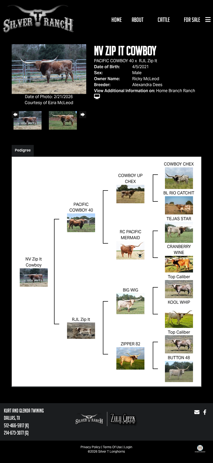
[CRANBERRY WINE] (179, 264)
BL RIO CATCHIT (178, 193)
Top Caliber (179, 277)
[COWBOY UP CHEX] (130, 193)
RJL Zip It (148, 61)
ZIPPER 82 (130, 344)
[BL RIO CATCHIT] (179, 205)
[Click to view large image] (49, 69)
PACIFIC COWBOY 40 (114, 61)
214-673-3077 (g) (16, 433)
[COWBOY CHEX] (179, 177)
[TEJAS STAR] (179, 232)
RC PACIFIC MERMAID (130, 234)
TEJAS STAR (179, 218)
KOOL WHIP (179, 302)
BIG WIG (130, 290)
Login (128, 447)
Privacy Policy (91, 447)
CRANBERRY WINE (179, 249)
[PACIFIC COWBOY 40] (81, 222)
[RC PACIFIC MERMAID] (130, 249)
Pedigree (23, 150)
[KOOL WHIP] (179, 316)
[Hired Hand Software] (200, 452)
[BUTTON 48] (179, 371)
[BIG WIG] (130, 303)
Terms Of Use (112, 447)
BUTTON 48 (179, 357)
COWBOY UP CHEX (130, 178)
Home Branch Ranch (175, 90)
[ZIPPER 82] (130, 358)
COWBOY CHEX (179, 164)
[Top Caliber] (179, 288)
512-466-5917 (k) (16, 425)
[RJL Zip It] (81, 330)
